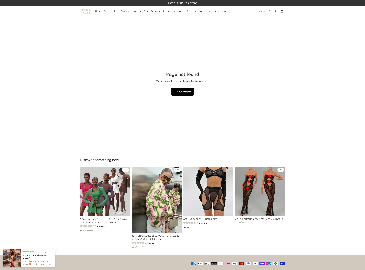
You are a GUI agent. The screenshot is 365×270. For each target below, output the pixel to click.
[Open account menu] (276, 11)
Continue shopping (182, 91)
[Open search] (270, 11)
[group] (92, 227)
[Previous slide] (84, 191)
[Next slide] (125, 191)
